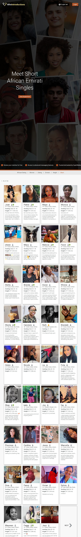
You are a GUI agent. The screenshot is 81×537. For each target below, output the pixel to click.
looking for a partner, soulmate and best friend (68, 453)
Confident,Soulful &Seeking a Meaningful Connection (68, 373)
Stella (7, 285)
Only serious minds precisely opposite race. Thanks (49, 533)
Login (75, 4)
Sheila (8, 325)
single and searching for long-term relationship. (68, 293)
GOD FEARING (65, 253)
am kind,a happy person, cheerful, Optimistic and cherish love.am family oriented (67, 457)
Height (55, 172)
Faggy (26, 525)
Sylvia (63, 485)
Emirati (47, 172)
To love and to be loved (11, 333)
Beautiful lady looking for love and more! (49, 253)
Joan (7, 205)
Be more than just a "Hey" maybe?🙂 (31, 213)
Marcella (65, 445)
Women (32, 172)
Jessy (45, 445)
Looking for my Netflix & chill (12, 533)
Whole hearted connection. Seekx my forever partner (12, 493)
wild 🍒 (26, 533)
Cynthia (27, 445)
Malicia (45, 245)
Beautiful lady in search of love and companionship (31, 333)
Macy (26, 245)
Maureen (9, 525)
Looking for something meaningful (12, 453)
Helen (7, 365)
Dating (40, 172)
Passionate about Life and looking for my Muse (49, 213)
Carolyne (28, 325)
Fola (63, 365)
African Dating (21, 172)
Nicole (27, 365)
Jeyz (44, 525)
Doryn (45, 285)
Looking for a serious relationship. (31, 293)
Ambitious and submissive (12, 253)
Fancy (26, 485)
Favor (63, 245)
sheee (8, 245)
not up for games (28, 253)
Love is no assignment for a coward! (31, 493)
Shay (7, 405)
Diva (7, 485)
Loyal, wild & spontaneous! (31, 535)
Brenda (27, 285)
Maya (44, 205)
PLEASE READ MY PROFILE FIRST (12, 213)
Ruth (44, 325)
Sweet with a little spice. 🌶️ (12, 413)
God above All (64, 213)
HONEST (63, 493)
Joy (44, 405)
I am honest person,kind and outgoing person (31, 414)
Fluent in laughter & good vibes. (31, 453)
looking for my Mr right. (48, 293)
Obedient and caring (47, 494)
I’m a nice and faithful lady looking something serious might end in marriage (49, 457)
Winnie (64, 285)
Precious (9, 445)
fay (62, 405)
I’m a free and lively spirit (48, 333)
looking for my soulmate (48, 413)
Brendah (64, 325)
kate (26, 405)
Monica (64, 205)
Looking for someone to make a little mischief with (68, 333)
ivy (43, 365)
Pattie (26, 205)
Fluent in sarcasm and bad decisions (68, 413)
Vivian (45, 485)
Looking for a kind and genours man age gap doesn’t (49, 453)
